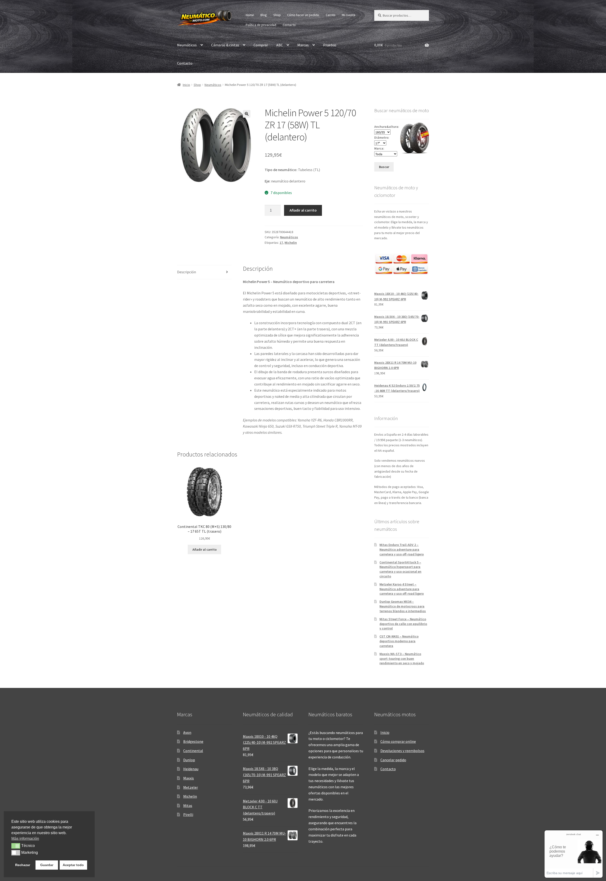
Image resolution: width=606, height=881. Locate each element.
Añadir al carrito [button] (204, 549)
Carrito (330, 15)
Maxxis (188, 778)
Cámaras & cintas (225, 45)
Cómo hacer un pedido (303, 15)
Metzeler (190, 787)
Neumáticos (187, 45)
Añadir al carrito (303, 210)
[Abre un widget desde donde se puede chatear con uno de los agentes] (573, 853)
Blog (263, 15)
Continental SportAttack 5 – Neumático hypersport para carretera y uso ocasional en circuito (400, 569)
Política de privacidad (261, 25)
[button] (246, 114)
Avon (187, 732)
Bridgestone (193, 741)
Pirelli (188, 814)
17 (281, 242)
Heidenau (190, 768)
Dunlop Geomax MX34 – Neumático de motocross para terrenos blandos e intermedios (402, 606)
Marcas (303, 45)
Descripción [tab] (186, 272)
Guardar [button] (46, 865)
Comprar (261, 45)
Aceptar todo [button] (73, 865)
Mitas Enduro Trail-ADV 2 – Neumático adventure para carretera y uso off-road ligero (401, 549)
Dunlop (189, 759)
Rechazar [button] (22, 865)
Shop (277, 15)
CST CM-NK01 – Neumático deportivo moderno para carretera (399, 641)
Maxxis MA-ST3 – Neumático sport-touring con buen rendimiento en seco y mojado (401, 658)
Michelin (291, 242)
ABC (279, 45)
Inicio (186, 85)
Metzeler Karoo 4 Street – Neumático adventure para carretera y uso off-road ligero (401, 589)
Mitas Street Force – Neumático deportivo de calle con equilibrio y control (403, 624)
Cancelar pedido (393, 759)
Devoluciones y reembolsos (402, 750)
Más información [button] (25, 839)
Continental (193, 750)
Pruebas (329, 45)
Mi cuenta (348, 15)
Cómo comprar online (398, 741)
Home (250, 15)
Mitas (187, 805)
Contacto (289, 25)
